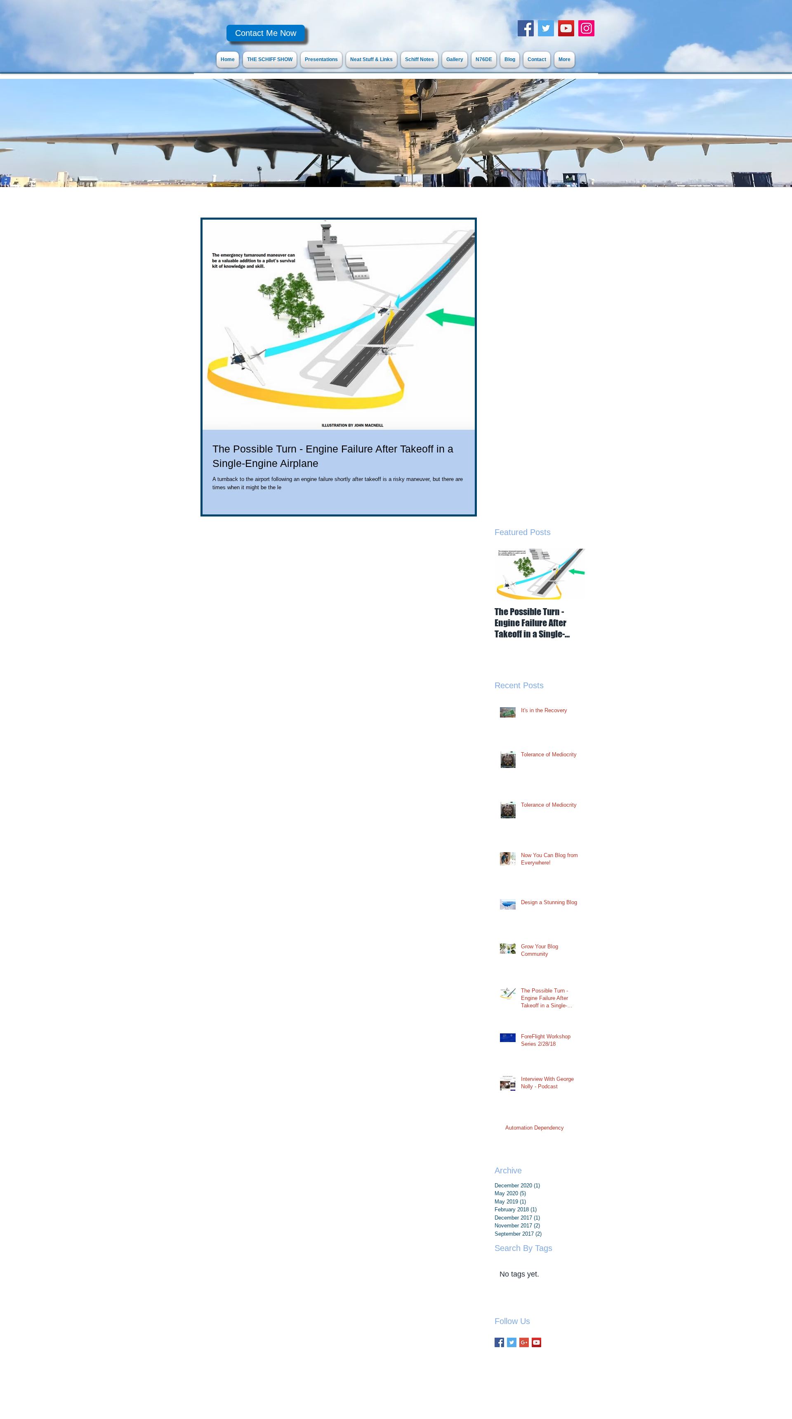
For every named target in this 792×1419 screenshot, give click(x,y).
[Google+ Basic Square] (524, 1342)
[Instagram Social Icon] (586, 28)
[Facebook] (526, 28)
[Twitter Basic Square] (511, 1342)
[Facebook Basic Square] (499, 1342)
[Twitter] (546, 28)
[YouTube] (566, 28)
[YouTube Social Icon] (536, 1342)
